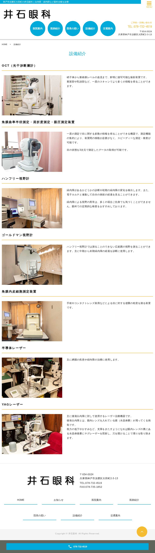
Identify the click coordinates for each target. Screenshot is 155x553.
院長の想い (73, 28)
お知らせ (58, 500)
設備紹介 (90, 28)
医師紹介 (55, 28)
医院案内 (38, 28)
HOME (4, 44)
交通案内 (108, 28)
